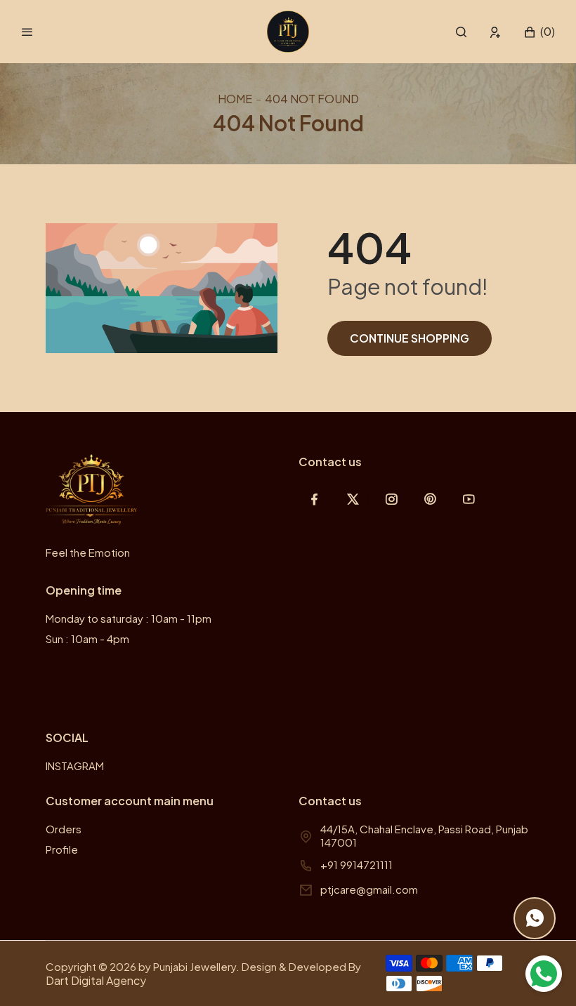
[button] (461, 32)
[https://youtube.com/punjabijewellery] (469, 499)
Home (235, 98)
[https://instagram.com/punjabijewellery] (391, 499)
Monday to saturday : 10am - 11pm (128, 618)
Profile (62, 849)
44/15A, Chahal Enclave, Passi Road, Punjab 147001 (424, 835)
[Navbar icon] (27, 31)
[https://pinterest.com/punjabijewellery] (430, 499)
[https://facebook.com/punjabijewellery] (314, 499)
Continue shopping (409, 338)
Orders (63, 828)
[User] (495, 32)
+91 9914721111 (356, 864)
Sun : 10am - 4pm (87, 638)
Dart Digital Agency (96, 980)
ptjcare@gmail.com (369, 889)
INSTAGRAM (75, 765)
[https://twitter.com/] (353, 499)
